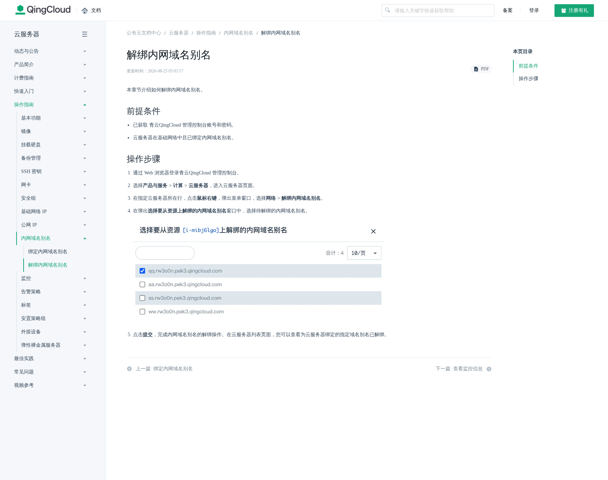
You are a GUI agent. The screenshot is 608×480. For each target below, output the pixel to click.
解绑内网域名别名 (48, 265)
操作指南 (206, 32)
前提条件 (528, 66)
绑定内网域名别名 (48, 251)
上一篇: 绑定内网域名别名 (164, 368)
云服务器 (26, 34)
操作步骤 (528, 78)
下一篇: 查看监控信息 (459, 368)
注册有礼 (577, 10)
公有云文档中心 (144, 32)
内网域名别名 (238, 32)
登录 (533, 10)
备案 (508, 10)
